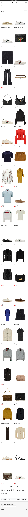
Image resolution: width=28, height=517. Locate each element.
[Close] (23, 253)
